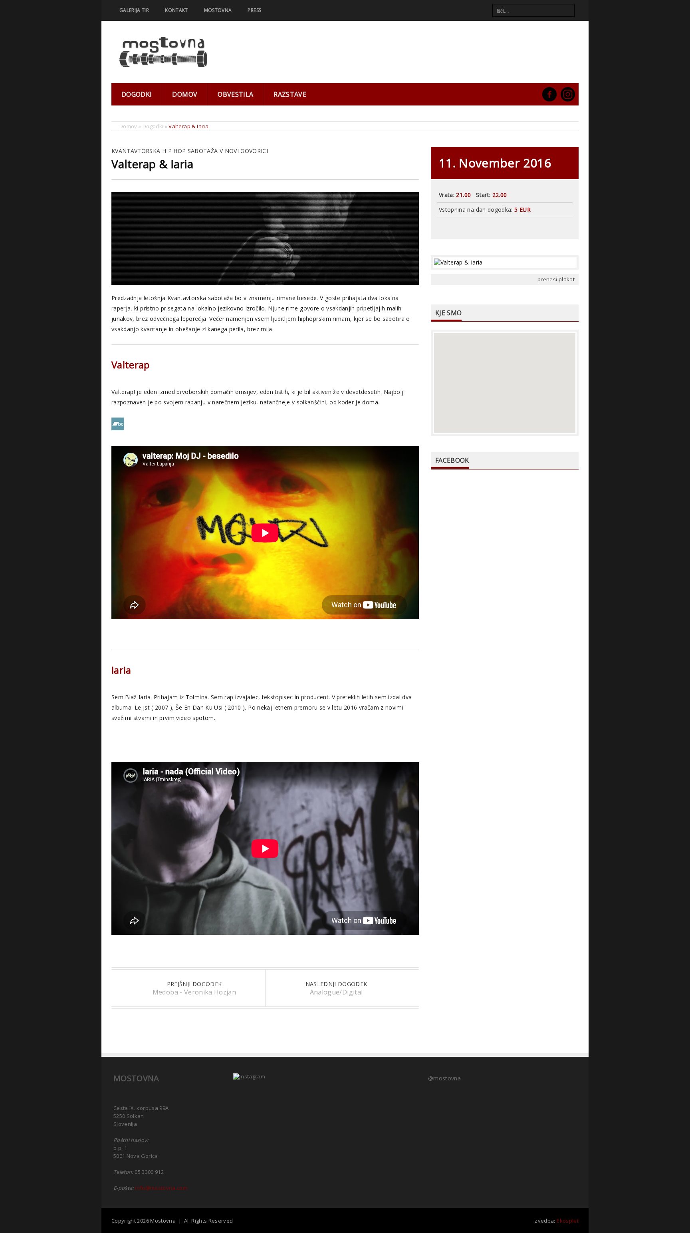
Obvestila (235, 94)
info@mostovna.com (161, 1187)
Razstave (290, 94)
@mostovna (444, 1078)
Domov (184, 94)
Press (254, 10)
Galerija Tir (134, 10)
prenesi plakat (556, 279)
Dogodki (136, 94)
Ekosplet (568, 1220)
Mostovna (218, 10)
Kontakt (176, 10)
